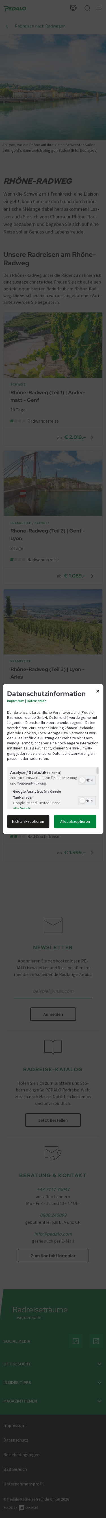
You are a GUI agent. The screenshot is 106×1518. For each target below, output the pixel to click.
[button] (82, 780)
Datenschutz (36, 701)
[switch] (87, 779)
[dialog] (53, 759)
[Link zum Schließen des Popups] (97, 692)
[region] (53, 788)
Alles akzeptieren (75, 821)
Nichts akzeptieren (28, 821)
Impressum (15, 701)
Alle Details (21, 808)
